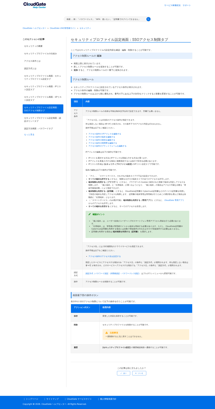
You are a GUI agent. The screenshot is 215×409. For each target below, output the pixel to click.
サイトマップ (52, 399)
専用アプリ (174, 200)
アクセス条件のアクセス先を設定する (104, 256)
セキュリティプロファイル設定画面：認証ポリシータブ (42, 119)
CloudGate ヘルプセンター (34, 28)
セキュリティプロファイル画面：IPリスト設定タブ (42, 88)
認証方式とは (30, 68)
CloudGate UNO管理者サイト (63, 28)
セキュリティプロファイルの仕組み (40, 53)
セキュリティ (85, 28)
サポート (187, 5)
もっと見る (29, 134)
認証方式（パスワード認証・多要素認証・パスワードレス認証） (113, 273)
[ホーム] (35, 5)
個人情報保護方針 (108, 399)
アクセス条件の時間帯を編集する (102, 143)
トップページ (32, 399)
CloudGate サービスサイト (79, 399)
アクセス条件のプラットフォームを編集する (107, 146)
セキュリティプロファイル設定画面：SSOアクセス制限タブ (41, 109)
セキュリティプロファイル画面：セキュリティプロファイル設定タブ (42, 77)
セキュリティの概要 (33, 46)
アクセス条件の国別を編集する (101, 140)
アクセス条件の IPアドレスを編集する (104, 134)
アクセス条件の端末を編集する (101, 137)
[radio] (123, 373)
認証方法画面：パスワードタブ (38, 128)
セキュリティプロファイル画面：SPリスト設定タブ (43, 98)
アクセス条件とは (32, 61)
